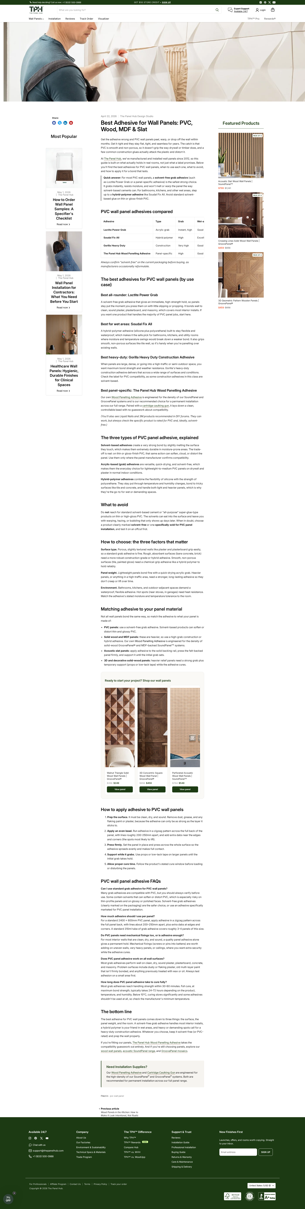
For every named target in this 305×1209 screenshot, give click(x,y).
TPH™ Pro (253, 18)
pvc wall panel (117, 1096)
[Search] (217, 10)
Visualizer (103, 18)
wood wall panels (111, 1051)
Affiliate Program (58, 1184)
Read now (62, 224)
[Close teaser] (14, 1193)
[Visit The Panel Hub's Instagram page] (260, 2)
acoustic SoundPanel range (139, 1051)
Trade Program (84, 1157)
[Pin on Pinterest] (71, 123)
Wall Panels (35, 18)
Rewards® (270, 18)
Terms (87, 1184)
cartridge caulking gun (155, 405)
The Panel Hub (112, 158)
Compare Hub (131, 1147)
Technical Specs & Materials (90, 1152)
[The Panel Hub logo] (41, 10)
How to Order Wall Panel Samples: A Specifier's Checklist (64, 208)
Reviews (70, 18)
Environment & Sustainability (91, 1147)
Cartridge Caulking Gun (161, 1072)
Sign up (265, 1152)
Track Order (86, 18)
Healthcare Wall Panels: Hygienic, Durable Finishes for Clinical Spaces (64, 375)
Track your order (119, 1184)
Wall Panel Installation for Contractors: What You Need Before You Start (64, 292)
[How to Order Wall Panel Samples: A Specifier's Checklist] (64, 168)
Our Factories (83, 1142)
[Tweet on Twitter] (60, 123)
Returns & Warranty (182, 1157)
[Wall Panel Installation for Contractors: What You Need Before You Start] (64, 251)
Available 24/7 (241, 11)
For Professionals (38, 1184)
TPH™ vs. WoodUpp (134, 1157)
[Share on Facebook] (54, 123)
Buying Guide (178, 1152)
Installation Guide (180, 1142)
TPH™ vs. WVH (132, 1152)
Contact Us (75, 1184)
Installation (54, 18)
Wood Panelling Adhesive (127, 397)
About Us (81, 1137)
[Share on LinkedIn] (65, 123)
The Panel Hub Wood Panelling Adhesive (156, 1042)
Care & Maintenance (182, 1161)
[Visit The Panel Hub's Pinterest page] (265, 2)
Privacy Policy (100, 1184)
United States (260, 1185)
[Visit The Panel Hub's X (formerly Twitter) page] (269, 2)
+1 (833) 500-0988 (71, 2)
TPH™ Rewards (132, 1142)
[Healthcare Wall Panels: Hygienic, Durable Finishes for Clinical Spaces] (64, 334)
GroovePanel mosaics (174, 1051)
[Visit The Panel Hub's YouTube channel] (274, 2)
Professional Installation (184, 1147)
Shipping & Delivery (182, 1166)
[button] (8, 1199)
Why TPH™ (130, 1137)
